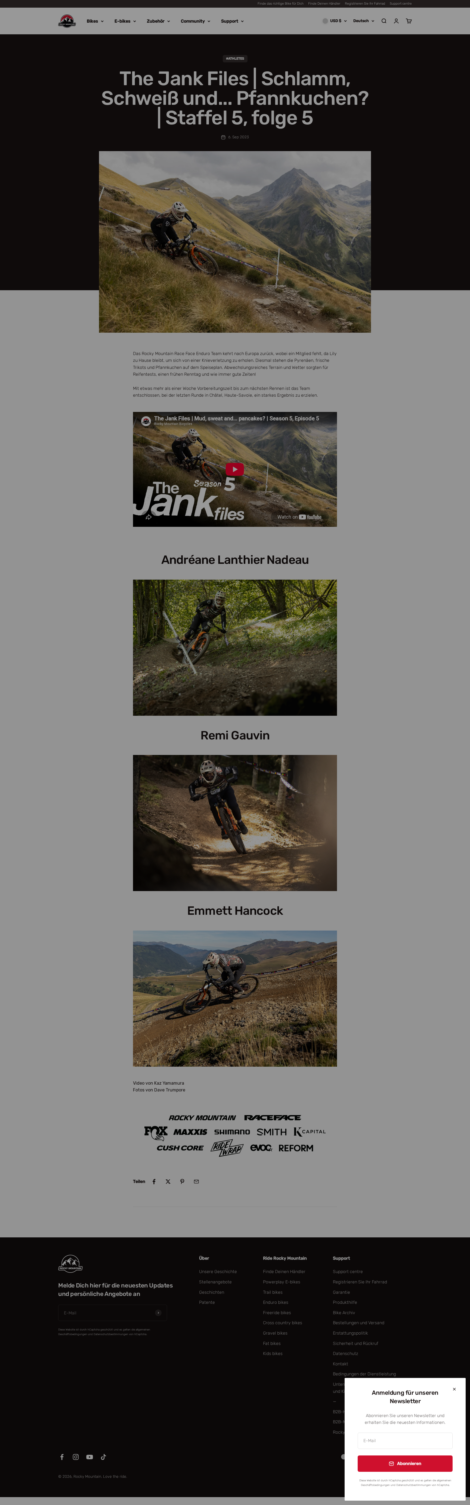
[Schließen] (454, 1389)
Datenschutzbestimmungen (413, 1485)
